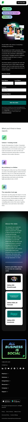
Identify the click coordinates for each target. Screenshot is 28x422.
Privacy (3, 411)
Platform (4, 373)
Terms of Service (9, 411)
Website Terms (17, 411)
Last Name (18, 80)
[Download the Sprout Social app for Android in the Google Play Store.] (15, 401)
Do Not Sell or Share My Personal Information (11, 418)
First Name (5, 80)
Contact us (4, 365)
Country (4, 87)
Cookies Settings (14, 415)
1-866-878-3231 (6, 362)
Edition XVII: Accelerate (11, 321)
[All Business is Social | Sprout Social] (14, 349)
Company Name (6, 94)
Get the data (21, 2)
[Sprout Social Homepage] (3, 2)
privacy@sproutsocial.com (6, 112)
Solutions (4, 377)
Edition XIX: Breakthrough (11, 286)
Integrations (5, 380)
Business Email (6, 73)
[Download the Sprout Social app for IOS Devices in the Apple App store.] (6, 401)
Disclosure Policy (5, 415)
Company (4, 388)
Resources (5, 384)
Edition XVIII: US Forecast (12, 303)
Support (4, 391)
